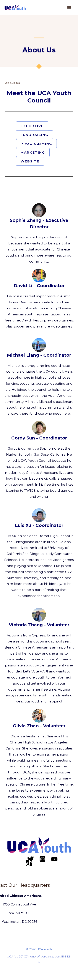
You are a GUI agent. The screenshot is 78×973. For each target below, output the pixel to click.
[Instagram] (42, 859)
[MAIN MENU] (69, 7)
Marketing (33, 152)
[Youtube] (54, 859)
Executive (32, 126)
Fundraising (34, 135)
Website (30, 161)
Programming (36, 144)
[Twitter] (30, 859)
